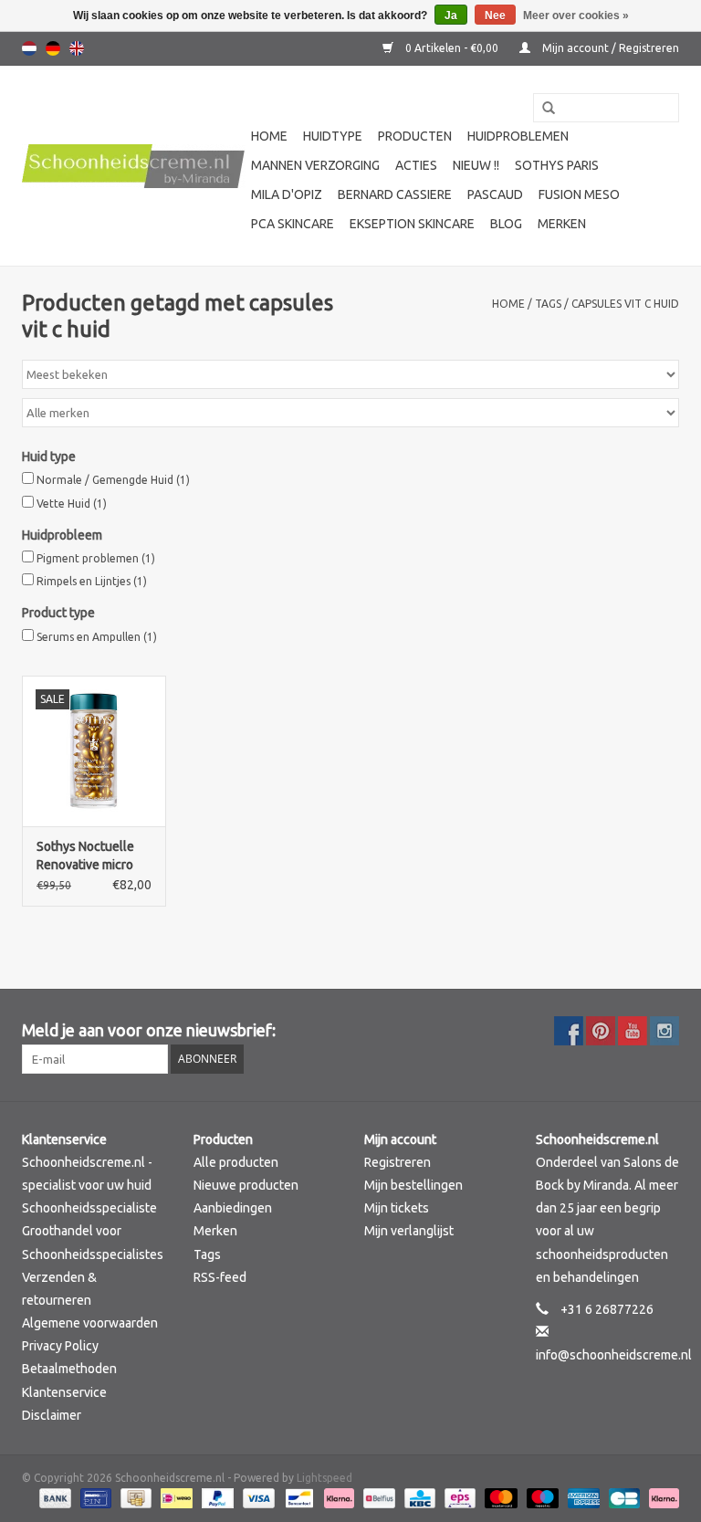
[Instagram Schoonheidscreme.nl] (664, 1030)
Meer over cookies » (576, 15)
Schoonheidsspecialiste (89, 1208)
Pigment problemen (96, 558)
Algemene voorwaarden (90, 1323)
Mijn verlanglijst (409, 1230)
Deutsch (53, 48)
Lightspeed (324, 1478)
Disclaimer (51, 1415)
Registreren (397, 1162)
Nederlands (29, 48)
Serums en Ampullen (97, 637)
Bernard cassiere (395, 194)
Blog (506, 223)
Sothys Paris (557, 165)
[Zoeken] (542, 108)
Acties (416, 165)
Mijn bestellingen (413, 1185)
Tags (548, 304)
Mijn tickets (396, 1208)
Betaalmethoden (69, 1368)
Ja (451, 15)
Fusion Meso (579, 194)
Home (269, 136)
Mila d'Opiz (286, 194)
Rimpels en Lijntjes (92, 581)
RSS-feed (220, 1277)
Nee (495, 15)
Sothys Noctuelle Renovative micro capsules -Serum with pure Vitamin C (91, 856)
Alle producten (236, 1162)
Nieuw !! (476, 165)
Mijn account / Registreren (609, 48)
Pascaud (495, 194)
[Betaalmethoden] (53, 1497)
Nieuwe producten (246, 1185)
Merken (562, 223)
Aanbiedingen (233, 1208)
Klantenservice (64, 1392)
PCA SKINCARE (292, 223)
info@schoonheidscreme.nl (614, 1355)
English (76, 48)
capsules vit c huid (625, 304)
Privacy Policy (60, 1345)
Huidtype (332, 136)
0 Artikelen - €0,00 (452, 48)
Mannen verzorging (315, 165)
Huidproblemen (518, 136)
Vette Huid (72, 503)
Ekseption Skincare (412, 223)
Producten (415, 136)
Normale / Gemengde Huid (113, 480)
